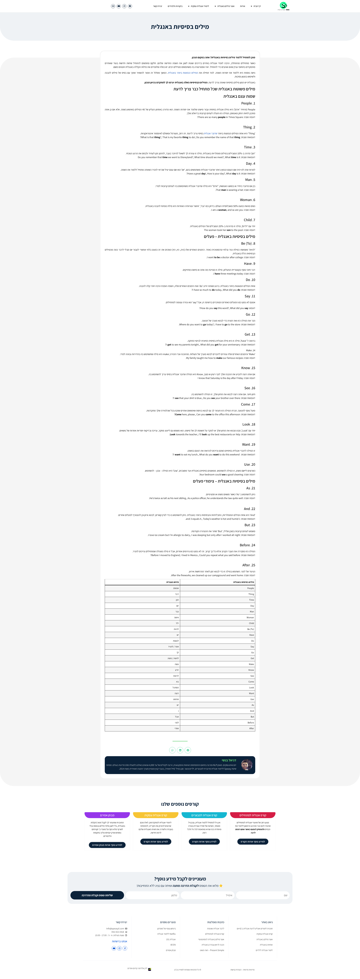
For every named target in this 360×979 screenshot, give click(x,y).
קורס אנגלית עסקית (155, 815)
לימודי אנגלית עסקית (200, 6)
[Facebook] (130, 6)
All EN (173, 944)
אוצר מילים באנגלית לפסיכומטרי (211, 939)
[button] (188, 750)
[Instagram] (124, 6)
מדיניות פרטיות (249, 969)
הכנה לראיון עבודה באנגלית (213, 944)
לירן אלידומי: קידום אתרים (137, 968)
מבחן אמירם (107, 815)
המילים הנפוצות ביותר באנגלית (183, 72)
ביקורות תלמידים (175, 6)
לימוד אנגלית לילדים (264, 950)
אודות (242, 6)
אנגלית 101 (171, 939)
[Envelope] (113, 6)
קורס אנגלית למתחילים (252, 815)
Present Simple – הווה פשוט (212, 950)
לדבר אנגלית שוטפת (215, 928)
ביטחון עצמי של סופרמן (166, 928)
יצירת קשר (157, 6)
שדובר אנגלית (210, 133)
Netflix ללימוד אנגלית (166, 933)
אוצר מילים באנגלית (225, 6)
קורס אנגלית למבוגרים (204, 815)
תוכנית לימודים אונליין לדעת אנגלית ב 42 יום (255, 928)
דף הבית (257, 6)
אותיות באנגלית (266, 944)
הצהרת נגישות (235, 969)
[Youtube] (119, 6)
